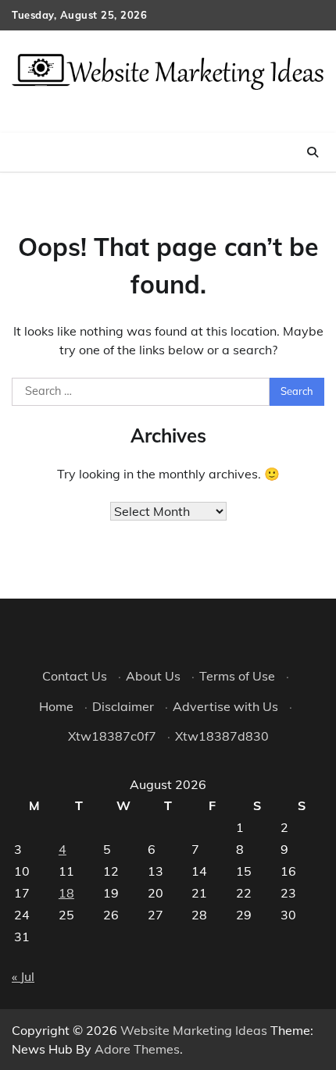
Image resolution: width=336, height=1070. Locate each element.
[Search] (312, 152)
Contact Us (74, 676)
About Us (153, 676)
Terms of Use (237, 676)
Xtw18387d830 (222, 736)
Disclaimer (123, 706)
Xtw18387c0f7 (112, 736)
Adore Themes (137, 1049)
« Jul (23, 976)
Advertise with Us (225, 706)
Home (56, 706)
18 (66, 893)
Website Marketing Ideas (193, 1030)
